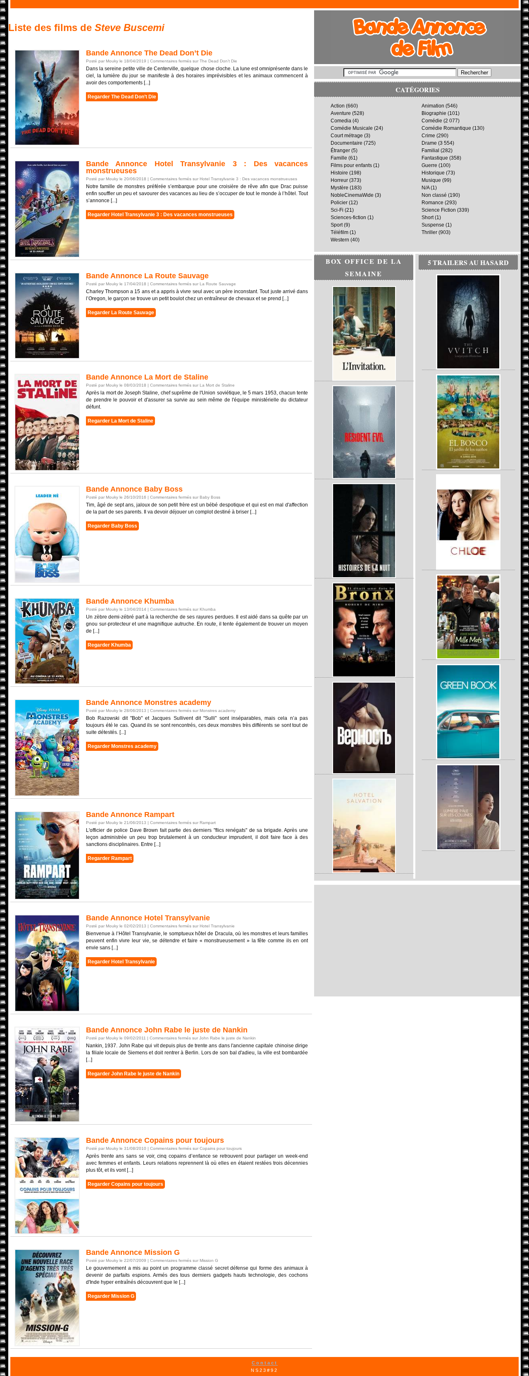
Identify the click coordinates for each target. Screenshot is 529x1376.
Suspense (433, 225)
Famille (339, 158)
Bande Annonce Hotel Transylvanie (148, 918)
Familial (430, 150)
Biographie (434, 113)
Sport (337, 225)
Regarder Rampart (110, 858)
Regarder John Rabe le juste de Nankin (133, 1074)
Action (338, 106)
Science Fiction (439, 210)
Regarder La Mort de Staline (120, 421)
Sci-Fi (337, 210)
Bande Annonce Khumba (130, 601)
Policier (339, 202)
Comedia (341, 121)
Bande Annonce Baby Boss (134, 489)
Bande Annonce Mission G (133, 1252)
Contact (265, 1362)
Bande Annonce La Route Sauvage (147, 276)
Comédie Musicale (352, 128)
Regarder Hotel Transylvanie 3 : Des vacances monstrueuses (160, 214)
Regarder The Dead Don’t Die (122, 97)
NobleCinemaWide (352, 195)
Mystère (339, 188)
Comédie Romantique (446, 128)
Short (428, 217)
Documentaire (346, 143)
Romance (432, 202)
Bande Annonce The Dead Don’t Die (149, 53)
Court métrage (347, 136)
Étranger (340, 150)
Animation (433, 106)
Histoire (339, 173)
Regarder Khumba (109, 645)
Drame (429, 143)
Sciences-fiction (348, 217)
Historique (433, 173)
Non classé (434, 195)
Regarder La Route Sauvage (121, 312)
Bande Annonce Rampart (130, 814)
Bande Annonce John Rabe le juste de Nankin (167, 1030)
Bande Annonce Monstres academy (148, 702)
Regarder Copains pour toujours (125, 1184)
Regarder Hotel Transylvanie (121, 962)
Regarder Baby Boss (112, 526)
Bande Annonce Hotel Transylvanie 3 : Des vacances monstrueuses (197, 167)
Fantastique (435, 158)
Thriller (429, 232)
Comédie (432, 121)
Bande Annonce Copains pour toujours (155, 1140)
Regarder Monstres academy (122, 746)
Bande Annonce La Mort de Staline (147, 377)
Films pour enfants (351, 165)
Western (340, 240)
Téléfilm (339, 232)
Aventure (341, 113)
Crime (428, 136)
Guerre (429, 165)
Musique (431, 180)
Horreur (339, 180)
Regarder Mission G (111, 1296)
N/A (425, 188)
